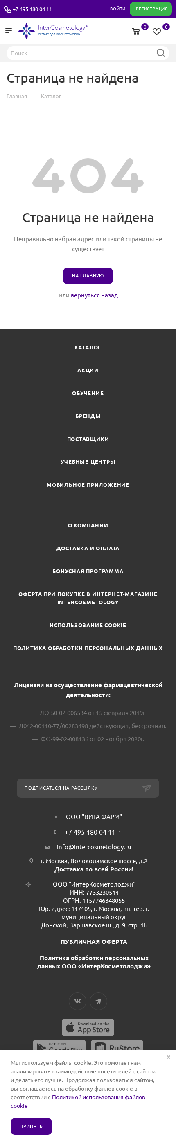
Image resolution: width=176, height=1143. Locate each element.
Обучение (88, 393)
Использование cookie (88, 625)
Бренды (88, 416)
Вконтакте (77, 1001)
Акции (88, 370)
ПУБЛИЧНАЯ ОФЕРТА (94, 941)
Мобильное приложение (88, 485)
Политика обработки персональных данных (88, 648)
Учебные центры (88, 462)
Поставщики (88, 439)
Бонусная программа (87, 571)
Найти (161, 53)
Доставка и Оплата (88, 548)
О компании (88, 525)
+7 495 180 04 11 (32, 9)
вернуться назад (94, 295)
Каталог (88, 347)
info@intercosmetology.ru (94, 847)
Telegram (98, 1001)
